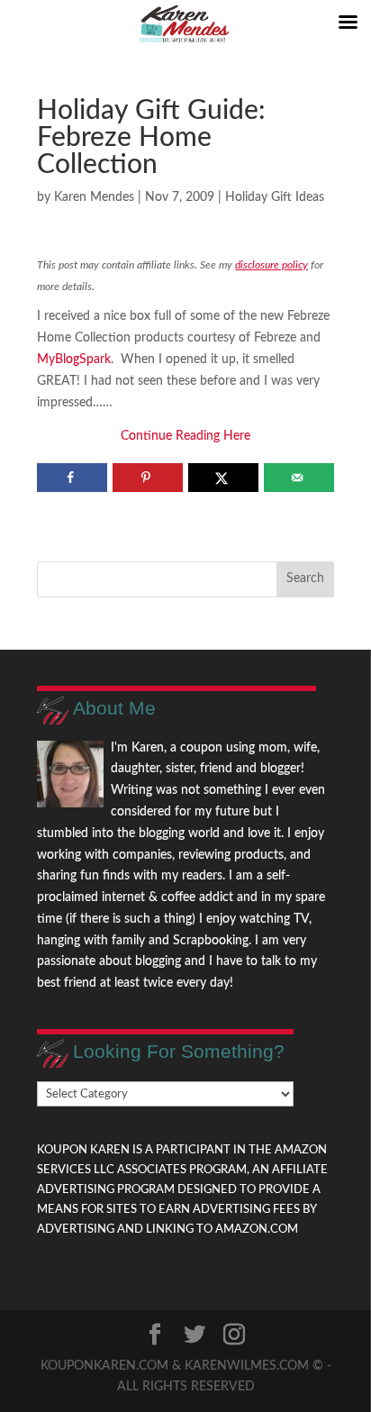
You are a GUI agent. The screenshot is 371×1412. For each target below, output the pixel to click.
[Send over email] (298, 477)
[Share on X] (223, 477)
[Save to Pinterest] (147, 477)
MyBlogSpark (74, 359)
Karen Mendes (94, 197)
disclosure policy (271, 265)
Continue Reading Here (185, 436)
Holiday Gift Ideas (274, 197)
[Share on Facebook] (71, 477)
